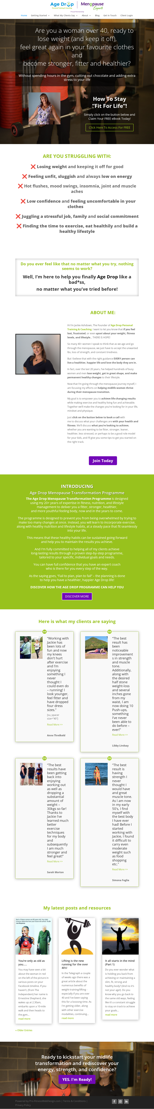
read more (24, 1018)
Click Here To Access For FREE (109, 127)
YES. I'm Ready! (77, 1079)
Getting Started (39, 15)
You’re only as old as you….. (31, 962)
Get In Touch (110, 15)
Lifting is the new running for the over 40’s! (75, 964)
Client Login (126, 15)
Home (24, 15)
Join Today (103, 460)
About (85, 15)
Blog (97, 15)
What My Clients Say (64, 15)
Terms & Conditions (74, 1101)
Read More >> (55, 724)
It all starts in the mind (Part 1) (120, 962)
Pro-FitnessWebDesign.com (45, 1101)
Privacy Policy (23, 1105)
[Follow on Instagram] (120, 1101)
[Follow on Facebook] (114, 1101)
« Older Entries (23, 1030)
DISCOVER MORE (77, 596)
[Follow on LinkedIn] (126, 1101)
